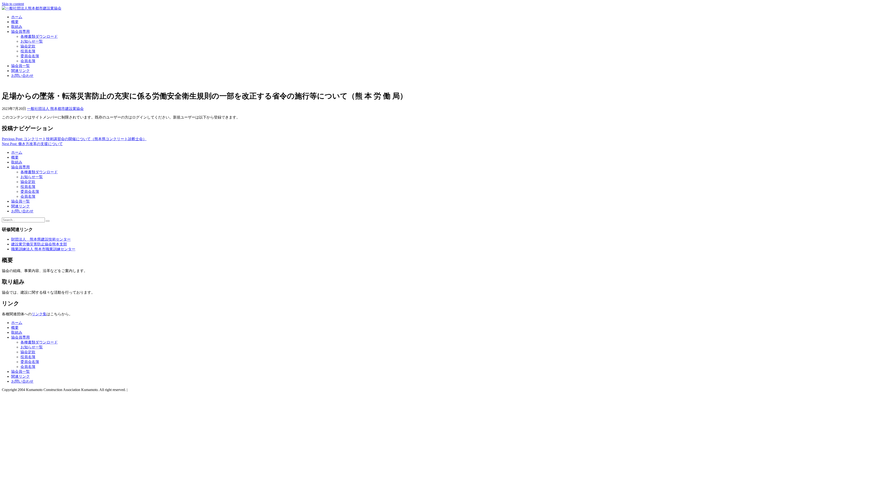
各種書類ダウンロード (39, 36)
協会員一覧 (20, 66)
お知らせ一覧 (31, 41)
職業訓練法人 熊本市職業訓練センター (43, 249)
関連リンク (20, 71)
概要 (15, 22)
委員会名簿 (29, 56)
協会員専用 (20, 32)
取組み (16, 27)
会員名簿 (27, 61)
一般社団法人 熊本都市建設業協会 (55, 109)
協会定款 (27, 46)
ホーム (16, 17)
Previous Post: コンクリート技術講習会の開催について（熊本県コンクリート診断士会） (74, 139)
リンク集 (39, 314)
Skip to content (13, 4)
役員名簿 (27, 51)
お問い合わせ (22, 76)
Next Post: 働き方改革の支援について (32, 144)
